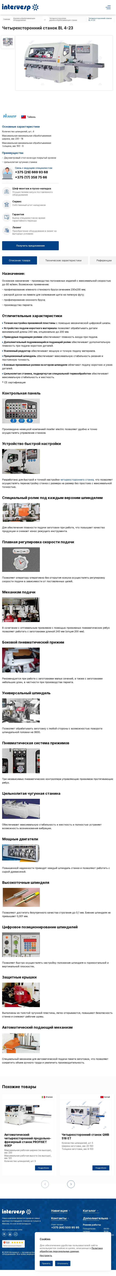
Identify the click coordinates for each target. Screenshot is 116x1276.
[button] (71, 1184)
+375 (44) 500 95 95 (65, 1227)
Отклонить (62, 1263)
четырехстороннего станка (77, 479)
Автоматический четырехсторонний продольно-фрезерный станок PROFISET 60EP (27, 1140)
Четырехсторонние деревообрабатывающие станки (63, 19)
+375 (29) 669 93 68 (31, 172)
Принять (46, 1263)
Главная (6, 19)
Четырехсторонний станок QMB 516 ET (85, 1136)
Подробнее (43, 1168)
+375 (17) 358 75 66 (31, 177)
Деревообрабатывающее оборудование (24, 19)
